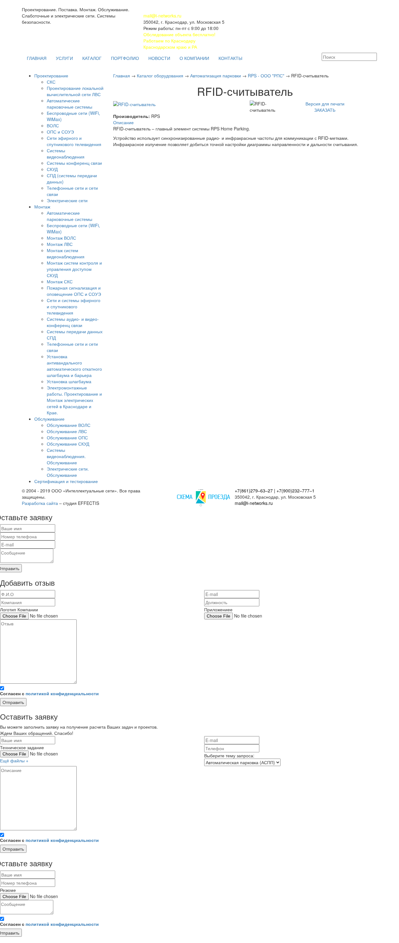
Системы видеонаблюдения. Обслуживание (66, 456)
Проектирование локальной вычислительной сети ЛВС (75, 91)
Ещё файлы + (14, 760)
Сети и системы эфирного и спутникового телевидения (73, 306)
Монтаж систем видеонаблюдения (65, 253)
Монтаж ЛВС (60, 244)
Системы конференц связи (74, 163)
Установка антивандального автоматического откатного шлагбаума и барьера (74, 365)
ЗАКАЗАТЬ (324, 110)
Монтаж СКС (60, 281)
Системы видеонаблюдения (65, 153)
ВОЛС (53, 125)
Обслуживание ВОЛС (68, 425)
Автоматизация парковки (216, 75)
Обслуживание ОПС (67, 437)
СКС (51, 82)
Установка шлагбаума (69, 381)
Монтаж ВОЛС (61, 238)
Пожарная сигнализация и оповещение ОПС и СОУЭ (74, 291)
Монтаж (42, 206)
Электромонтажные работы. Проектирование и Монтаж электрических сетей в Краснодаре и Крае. (74, 400)
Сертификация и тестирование (66, 481)
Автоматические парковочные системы (69, 103)
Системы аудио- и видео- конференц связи (73, 322)
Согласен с (49, 693)
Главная (122, 75)
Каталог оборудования (161, 75)
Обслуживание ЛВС (67, 431)
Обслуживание (49, 419)
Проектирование (51, 75)
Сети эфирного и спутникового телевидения (74, 141)
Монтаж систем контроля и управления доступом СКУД (74, 269)
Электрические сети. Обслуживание (68, 472)
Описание (123, 122)
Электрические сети (67, 200)
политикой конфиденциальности (62, 693)
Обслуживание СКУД (68, 444)
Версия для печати (324, 103)
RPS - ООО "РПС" (267, 75)
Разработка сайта (40, 503)
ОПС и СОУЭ (60, 132)
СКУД (52, 169)
